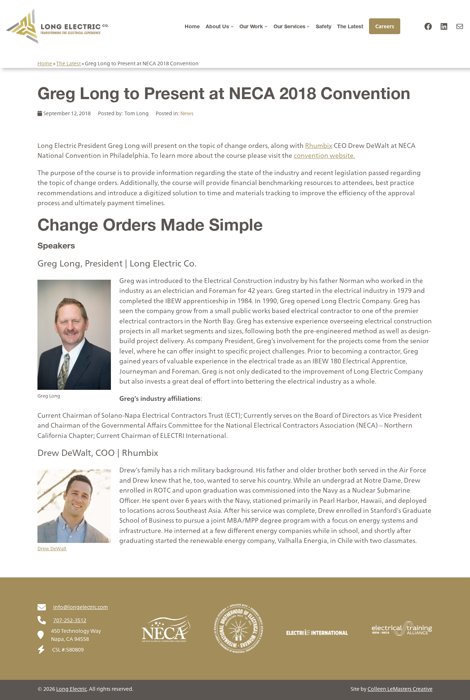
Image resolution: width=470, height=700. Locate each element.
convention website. (324, 155)
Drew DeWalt (51, 548)
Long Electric (71, 688)
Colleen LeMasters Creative (400, 688)
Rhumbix (318, 145)
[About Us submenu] (232, 26)
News (187, 113)
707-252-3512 (69, 620)
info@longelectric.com (80, 607)
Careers (384, 26)
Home (44, 63)
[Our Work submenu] (266, 26)
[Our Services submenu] (308, 26)
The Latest (68, 63)
